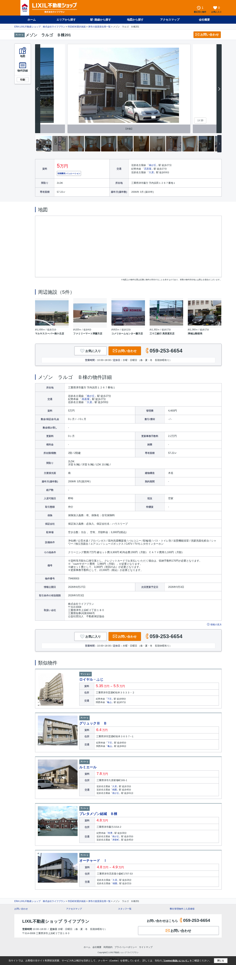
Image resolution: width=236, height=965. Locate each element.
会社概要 (204, 19)
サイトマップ (146, 947)
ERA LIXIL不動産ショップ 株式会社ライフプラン (39, 26)
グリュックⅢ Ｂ (93, 723)
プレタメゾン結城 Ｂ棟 (98, 814)
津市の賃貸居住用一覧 (99, 26)
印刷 (22, 79)
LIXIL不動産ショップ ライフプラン (55, 921)
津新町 (115, 839)
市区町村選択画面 (77, 26)
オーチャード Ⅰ (93, 860)
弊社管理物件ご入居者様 (182, 908)
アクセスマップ (74, 908)
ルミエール (88, 767)
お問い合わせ (209, 34)
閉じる (220, 960)
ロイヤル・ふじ (91, 679)
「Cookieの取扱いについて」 (176, 960)
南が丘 (152, 165)
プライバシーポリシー (126, 947)
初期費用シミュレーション (69, 173)
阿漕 (110, 833)
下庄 (109, 699)
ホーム (31, 19)
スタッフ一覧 (124, 908)
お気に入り (93, 351)
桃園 (114, 789)
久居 (151, 172)
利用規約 (107, 947)
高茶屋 (147, 168)
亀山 (109, 702)
